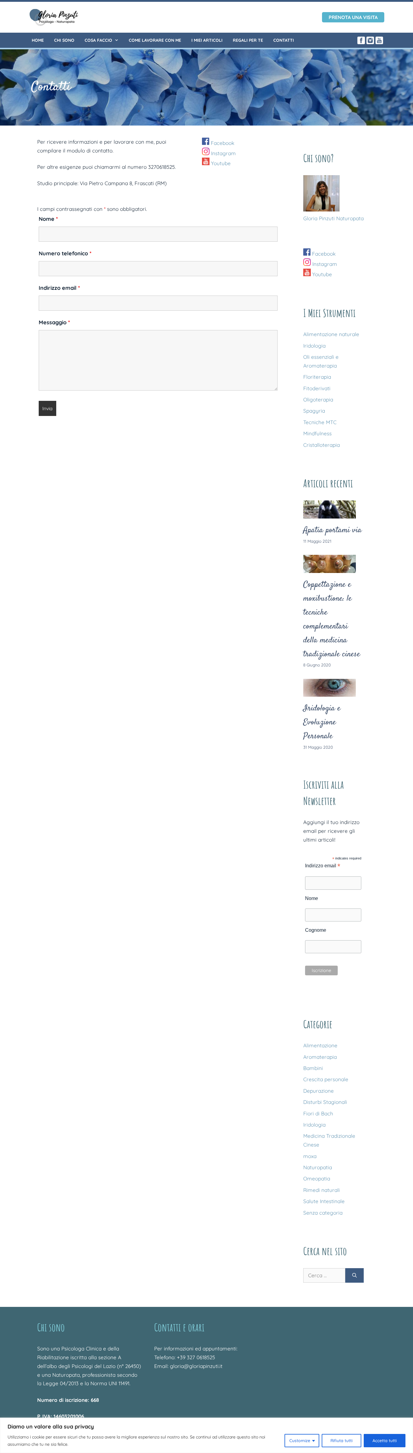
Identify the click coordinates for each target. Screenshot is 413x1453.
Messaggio (54, 322)
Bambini (313, 1068)
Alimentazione (320, 1045)
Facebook (221, 143)
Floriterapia (317, 377)
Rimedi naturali (321, 1190)
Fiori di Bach (318, 1113)
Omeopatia (316, 1178)
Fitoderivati (316, 388)
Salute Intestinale (324, 1201)
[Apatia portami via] (329, 514)
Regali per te (248, 40)
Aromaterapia (320, 1057)
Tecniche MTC (320, 422)
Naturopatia (317, 1167)
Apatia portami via (332, 530)
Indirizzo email (59, 287)
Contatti (283, 40)
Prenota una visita (353, 17)
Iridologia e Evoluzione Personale (321, 722)
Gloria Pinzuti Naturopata (333, 218)
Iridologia (314, 345)
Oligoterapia (318, 399)
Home (38, 40)
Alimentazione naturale (331, 334)
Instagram (223, 153)
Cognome (315, 930)
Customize (299, 1440)
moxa (310, 1156)
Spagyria (314, 410)
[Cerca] (354, 1275)
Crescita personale (325, 1079)
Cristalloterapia (321, 445)
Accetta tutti (384, 1440)
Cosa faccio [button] (98, 40)
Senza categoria (323, 1212)
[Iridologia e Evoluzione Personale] (329, 692)
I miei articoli (207, 40)
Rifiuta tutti (341, 1440)
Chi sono (64, 40)
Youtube (220, 163)
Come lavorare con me (155, 40)
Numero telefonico (65, 253)
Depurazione (318, 1091)
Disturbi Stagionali (325, 1102)
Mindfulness (317, 433)
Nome (48, 218)
